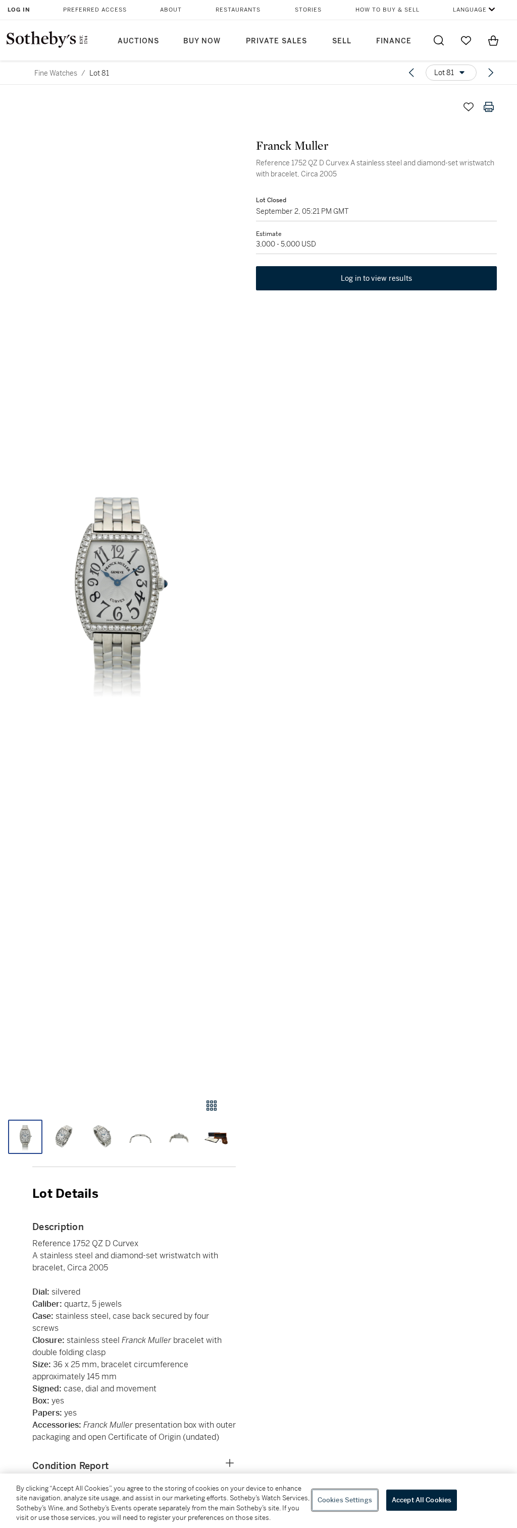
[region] (258, 1501)
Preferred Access (95, 10)
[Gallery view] (211, 1105)
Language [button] (470, 10)
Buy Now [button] (202, 41)
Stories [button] (308, 10)
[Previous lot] (411, 73)
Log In (19, 10)
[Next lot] (491, 73)
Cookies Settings (345, 1500)
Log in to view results (376, 278)
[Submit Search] (439, 40)
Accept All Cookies (421, 1500)
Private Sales (276, 41)
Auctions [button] (138, 41)
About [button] (171, 10)
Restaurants (238, 10)
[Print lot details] (489, 107)
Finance (393, 41)
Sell (341, 41)
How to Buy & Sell (387, 10)
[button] (118, 588)
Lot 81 (99, 73)
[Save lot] (468, 107)
